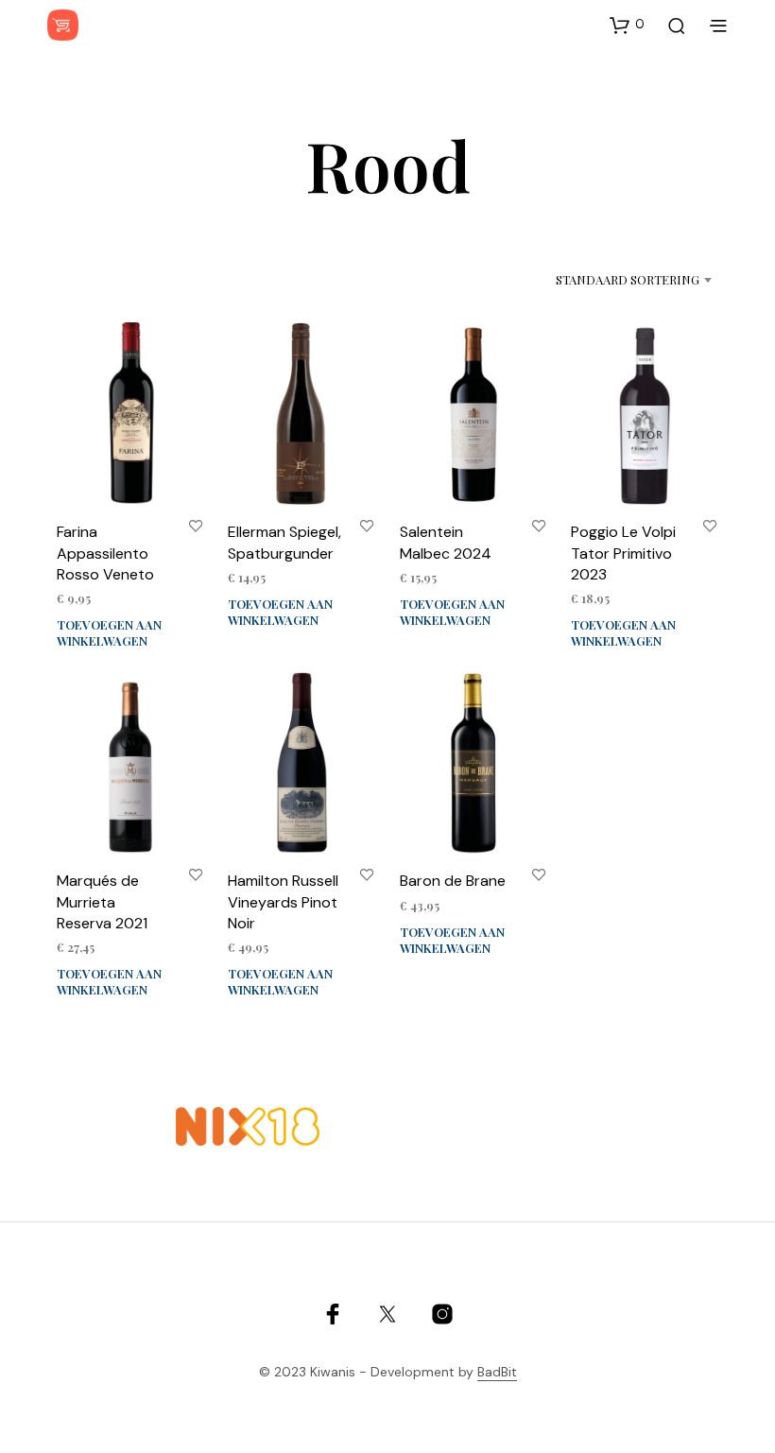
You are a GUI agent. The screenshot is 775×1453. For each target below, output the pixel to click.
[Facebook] (332, 1314)
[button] (627, 24)
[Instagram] (442, 1314)
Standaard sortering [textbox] (627, 279)
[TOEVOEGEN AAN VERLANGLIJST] (195, 525)
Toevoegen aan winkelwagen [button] (109, 632)
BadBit (497, 1372)
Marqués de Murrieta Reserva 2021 (102, 902)
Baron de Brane (453, 881)
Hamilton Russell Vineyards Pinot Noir (283, 902)
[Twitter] (387, 1314)
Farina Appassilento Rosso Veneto (105, 553)
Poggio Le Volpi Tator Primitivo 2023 (623, 553)
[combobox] (607, 280)
